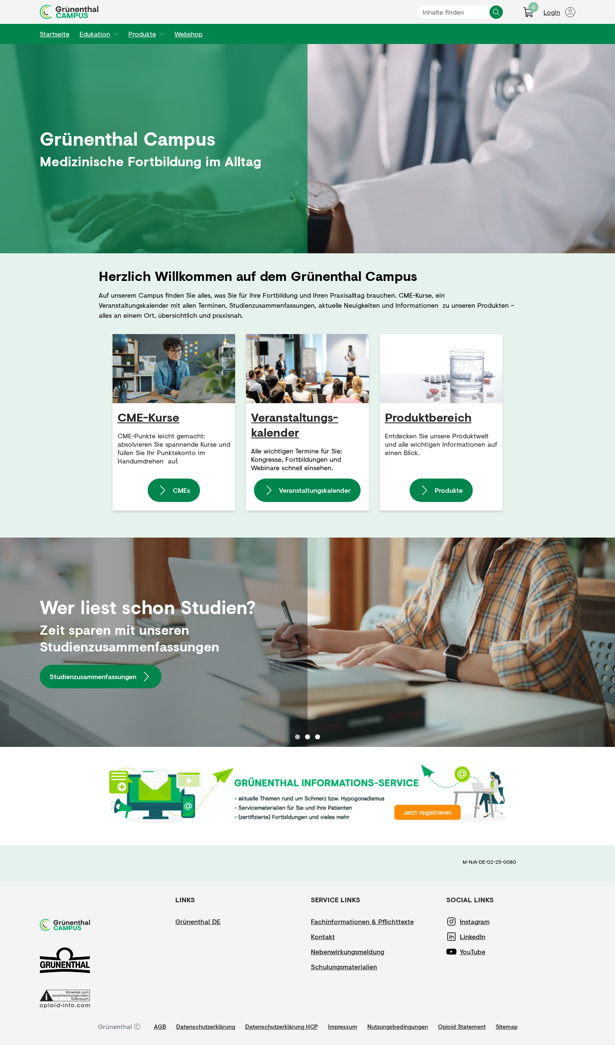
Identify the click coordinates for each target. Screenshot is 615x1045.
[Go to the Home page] (69, 12)
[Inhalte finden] (496, 12)
